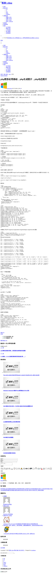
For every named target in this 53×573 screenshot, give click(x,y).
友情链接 (8, 33)
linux (7, 13)
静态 (2, 488)
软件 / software (9, 21)
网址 (2, 461)
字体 (51, 488)
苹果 (18, 488)
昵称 (2, 459)
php (7, 11)
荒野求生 (15, 488)
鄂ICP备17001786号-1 (19, 550)
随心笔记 (5, 8)
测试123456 (6, 505)
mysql (4, 563)
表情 (2, 466)
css (6, 9)
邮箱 (2, 460)
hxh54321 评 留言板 (8, 514)
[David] (3, 479)
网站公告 (8, 28)
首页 (4, 6)
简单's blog (11, 550)
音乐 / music (9, 20)
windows (8, 14)
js (6, 10)
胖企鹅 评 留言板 (7, 504)
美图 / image (9, 18)
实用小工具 (41, 488)
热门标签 (8, 31)
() (2, 332)
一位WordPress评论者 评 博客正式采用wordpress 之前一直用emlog (19, 533)
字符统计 (48, 488)
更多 (2, 40)
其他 (4, 25)
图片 (14, 490)
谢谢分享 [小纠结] (7, 515)
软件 (7, 488)
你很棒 (5, 496)
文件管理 (31, 488)
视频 (9, 488)
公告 (27, 490)
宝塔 (45, 488)
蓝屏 (11, 488)
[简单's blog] (6, 3)
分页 (20, 490)
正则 (26, 488)
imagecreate (3, 75)
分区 (23, 490)
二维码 (38, 490)
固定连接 (17, 490)
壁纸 (7, 490)
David (8, 88)
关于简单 (8, 27)
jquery (4, 562)
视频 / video (9, 17)
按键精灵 (36, 488)
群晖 (20, 488)
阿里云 (4, 488)
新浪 (28, 488)
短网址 (23, 488)
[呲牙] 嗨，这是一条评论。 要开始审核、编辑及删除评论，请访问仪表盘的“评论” (23, 525)
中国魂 (42, 490)
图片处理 (10, 490)
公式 (25, 490)
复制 (5, 490)
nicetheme (33, 550)
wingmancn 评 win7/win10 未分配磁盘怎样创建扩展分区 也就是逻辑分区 (20, 523)
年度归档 (5, 24)
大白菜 (2, 490)
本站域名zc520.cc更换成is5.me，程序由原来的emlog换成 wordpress (23, 37)
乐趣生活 (5, 15)
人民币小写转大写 (32, 490)
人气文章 (8, 30)
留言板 (5, 22)
